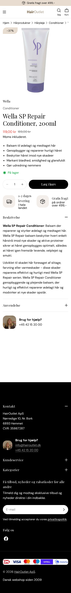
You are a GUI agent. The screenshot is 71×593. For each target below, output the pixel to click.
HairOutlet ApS (24, 572)
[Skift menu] (4, 12)
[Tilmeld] (64, 510)
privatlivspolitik (57, 519)
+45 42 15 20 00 (30, 325)
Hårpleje (39, 23)
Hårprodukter (21, 23)
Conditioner (56, 23)
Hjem (6, 23)
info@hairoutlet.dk (28, 445)
